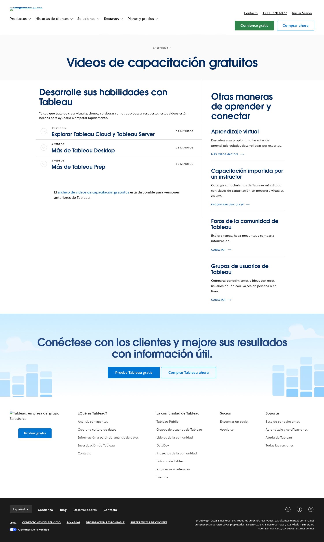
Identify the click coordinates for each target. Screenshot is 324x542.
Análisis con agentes (93, 422)
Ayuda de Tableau (279, 437)
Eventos (162, 477)
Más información (224, 154)
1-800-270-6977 (275, 13)
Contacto (251, 13)
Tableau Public (167, 422)
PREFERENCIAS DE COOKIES (148, 522)
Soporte (272, 413)
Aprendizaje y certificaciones (287, 429)
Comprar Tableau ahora (188, 372)
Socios (225, 413)
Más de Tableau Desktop (83, 150)
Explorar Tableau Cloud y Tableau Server (103, 134)
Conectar (218, 249)
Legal (13, 522)
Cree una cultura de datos (97, 429)
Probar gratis (35, 433)
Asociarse (227, 429)
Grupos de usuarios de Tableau (239, 269)
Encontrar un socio (234, 422)
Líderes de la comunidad (174, 437)
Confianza (45, 510)
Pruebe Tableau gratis (133, 372)
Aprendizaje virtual (235, 131)
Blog (63, 510)
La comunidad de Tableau (177, 413)
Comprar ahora (296, 25)
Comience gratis (254, 25)
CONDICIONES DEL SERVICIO (41, 522)
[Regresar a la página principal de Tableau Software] (26, 7)
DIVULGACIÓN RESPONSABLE (105, 522)
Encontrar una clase (227, 204)
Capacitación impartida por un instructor (247, 173)
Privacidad (73, 522)
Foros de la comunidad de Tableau (244, 224)
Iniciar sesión (302, 13)
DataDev (162, 445)
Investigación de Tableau (96, 445)
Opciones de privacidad (33, 529)
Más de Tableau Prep (78, 166)
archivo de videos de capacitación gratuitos (93, 192)
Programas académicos (173, 469)
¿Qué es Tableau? (92, 413)
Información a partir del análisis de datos (108, 437)
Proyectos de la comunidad (176, 453)
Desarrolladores (85, 510)
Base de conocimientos (283, 422)
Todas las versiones (280, 445)
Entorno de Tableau (171, 461)
